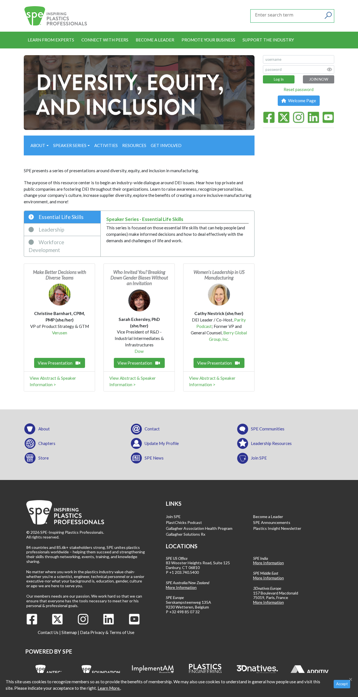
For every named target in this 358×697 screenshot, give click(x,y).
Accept (342, 684)
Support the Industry (268, 39)
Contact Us (48, 632)
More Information (181, 587)
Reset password (299, 89)
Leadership (50, 229)
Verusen (59, 332)
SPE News (154, 457)
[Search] (328, 15)
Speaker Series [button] (69, 145)
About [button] (37, 145)
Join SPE (259, 457)
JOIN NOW (318, 79)
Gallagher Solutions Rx (185, 534)
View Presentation (55, 362)
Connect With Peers (104, 39)
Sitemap (69, 632)
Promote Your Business (208, 39)
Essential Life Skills (60, 217)
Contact (152, 428)
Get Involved (166, 145)
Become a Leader (155, 39)
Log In (279, 79)
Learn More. (109, 688)
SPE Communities (267, 428)
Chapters (46, 443)
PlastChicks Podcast (184, 522)
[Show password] (329, 69)
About (44, 428)
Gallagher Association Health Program (199, 528)
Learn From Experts (51, 39)
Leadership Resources (271, 443)
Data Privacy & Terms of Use (107, 632)
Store (43, 457)
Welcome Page (301, 100)
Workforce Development (46, 246)
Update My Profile (162, 443)
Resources (134, 145)
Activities (106, 145)
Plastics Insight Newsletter (277, 528)
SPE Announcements (271, 522)
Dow (139, 351)
